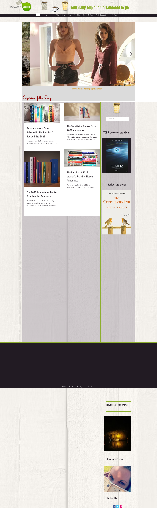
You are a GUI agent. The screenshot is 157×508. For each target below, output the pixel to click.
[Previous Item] (26, 54)
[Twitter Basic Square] (117, 506)
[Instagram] (121, 506)
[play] (126, 170)
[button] (116, 155)
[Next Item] (131, 54)
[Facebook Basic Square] (114, 506)
